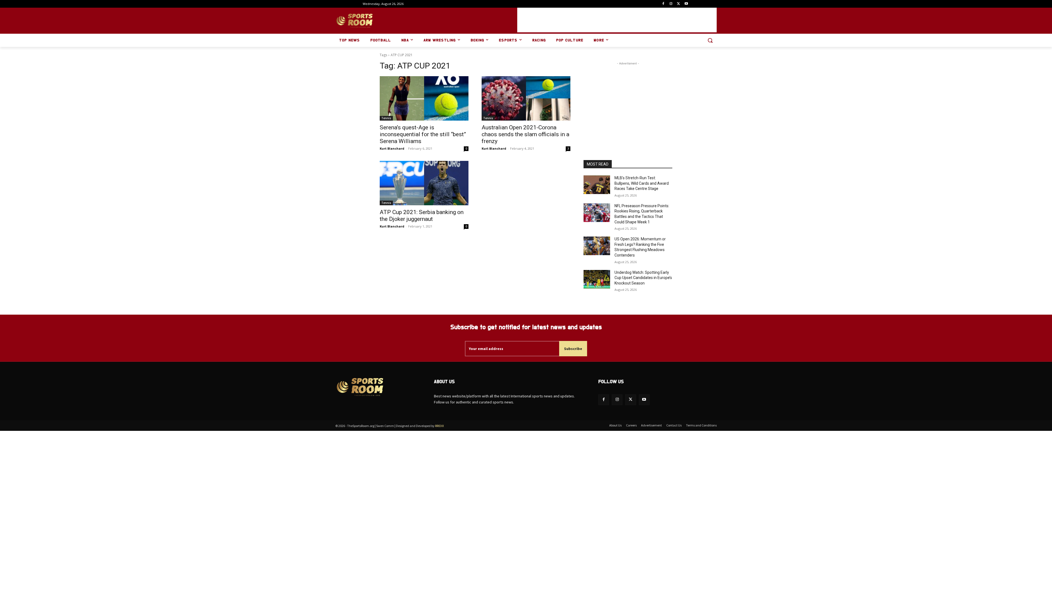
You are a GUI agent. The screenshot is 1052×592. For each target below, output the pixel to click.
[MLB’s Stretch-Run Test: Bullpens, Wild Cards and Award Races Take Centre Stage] (597, 184)
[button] (710, 40)
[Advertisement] (617, 20)
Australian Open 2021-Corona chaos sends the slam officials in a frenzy (525, 134)
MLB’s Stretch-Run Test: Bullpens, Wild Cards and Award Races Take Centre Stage (641, 183)
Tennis (386, 118)
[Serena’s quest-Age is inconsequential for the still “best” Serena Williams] (424, 98)
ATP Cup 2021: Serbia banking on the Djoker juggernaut (422, 215)
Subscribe (573, 348)
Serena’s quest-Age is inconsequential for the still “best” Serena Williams (423, 134)
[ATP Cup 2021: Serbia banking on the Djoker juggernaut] (424, 183)
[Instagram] (671, 4)
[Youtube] (686, 4)
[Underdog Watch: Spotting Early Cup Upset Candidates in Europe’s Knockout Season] (597, 279)
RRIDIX (439, 426)
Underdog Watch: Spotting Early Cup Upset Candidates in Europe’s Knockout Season (643, 277)
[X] (678, 4)
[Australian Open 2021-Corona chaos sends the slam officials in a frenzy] (526, 98)
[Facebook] (663, 4)
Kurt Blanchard (392, 148)
